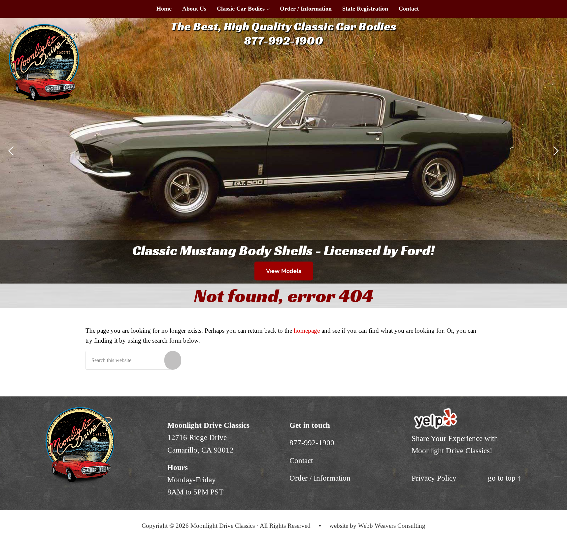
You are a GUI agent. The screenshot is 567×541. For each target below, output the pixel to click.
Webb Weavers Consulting (391, 525)
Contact (301, 460)
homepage (307, 330)
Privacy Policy (434, 478)
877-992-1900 (311, 442)
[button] (11, 151)
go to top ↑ (504, 478)
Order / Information (319, 478)
